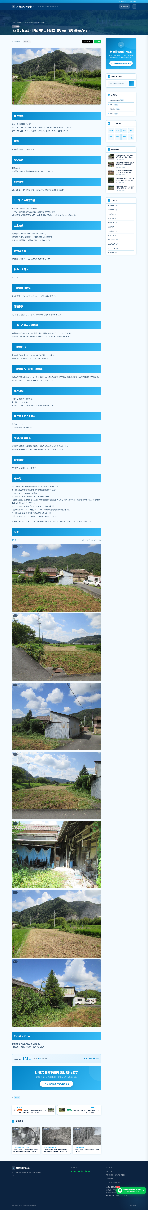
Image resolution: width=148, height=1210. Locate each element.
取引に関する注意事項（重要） (116, 1175)
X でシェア (88, 41)
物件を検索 (133, 1)
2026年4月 (112, 223)
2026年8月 (112, 206)
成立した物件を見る (91, 1058)
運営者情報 (109, 1179)
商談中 (113, 114)
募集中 (113, 105)
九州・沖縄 (131, 137)
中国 (117, 137)
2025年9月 (112, 252)
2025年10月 (113, 248)
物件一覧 (125, 6)
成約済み (19, 23)
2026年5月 (112, 218)
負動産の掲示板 (116, 100)
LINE (98, 41)
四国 (124, 137)
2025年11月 (113, 244)
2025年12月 (113, 240)
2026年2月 (112, 231)
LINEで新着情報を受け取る (58, 1083)
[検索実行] (131, 83)
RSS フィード (122, 1)
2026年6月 (112, 214)
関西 (111, 137)
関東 (124, 130)
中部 (131, 130)
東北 (117, 130)
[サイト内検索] (134, 6)
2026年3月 (112, 227)
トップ (13, 23)
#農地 (17, 1097)
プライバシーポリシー (113, 1182)
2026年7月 (112, 210)
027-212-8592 (110, 1195)
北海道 (111, 130)
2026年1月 (112, 235)
